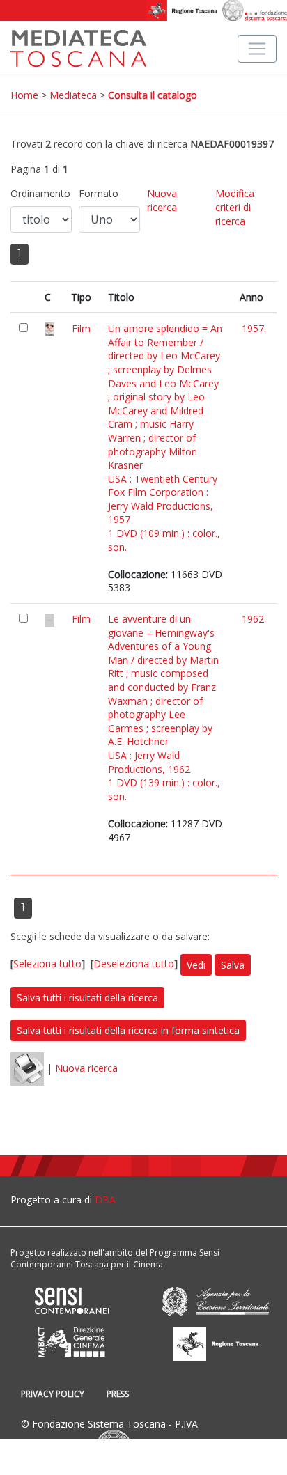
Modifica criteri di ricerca (234, 207)
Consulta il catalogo (152, 95)
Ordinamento (40, 193)
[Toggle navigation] (257, 49)
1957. (254, 328)
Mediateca (73, 95)
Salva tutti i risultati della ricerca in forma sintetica (128, 1030)
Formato (98, 193)
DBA (105, 1199)
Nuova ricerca (162, 200)
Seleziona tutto (47, 964)
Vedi (196, 964)
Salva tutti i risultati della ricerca (87, 997)
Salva (233, 964)
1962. (254, 618)
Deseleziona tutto (133, 964)
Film (81, 328)
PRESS (118, 1394)
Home (24, 95)
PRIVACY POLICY (52, 1394)
